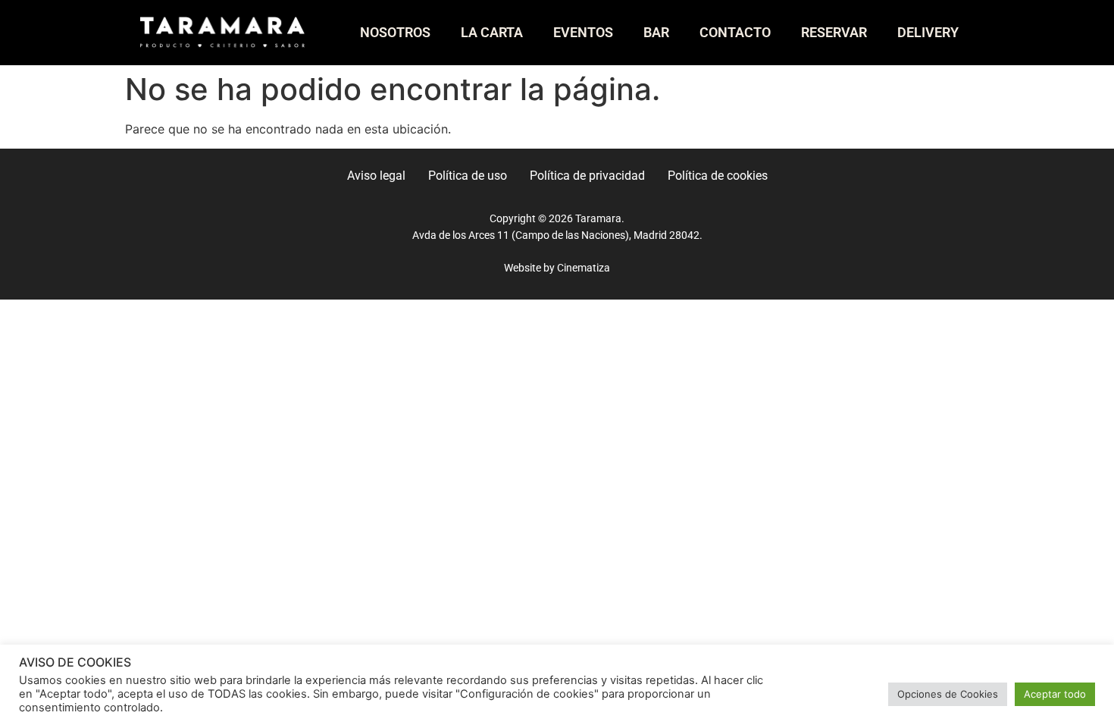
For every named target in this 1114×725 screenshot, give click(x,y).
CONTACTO (735, 32)
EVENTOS (583, 32)
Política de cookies (718, 175)
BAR (656, 32)
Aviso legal (376, 175)
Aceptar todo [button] (1055, 694)
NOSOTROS (395, 32)
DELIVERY (928, 32)
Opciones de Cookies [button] (947, 694)
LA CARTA (492, 32)
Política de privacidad (587, 175)
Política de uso (467, 175)
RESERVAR (834, 32)
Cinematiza (583, 268)
